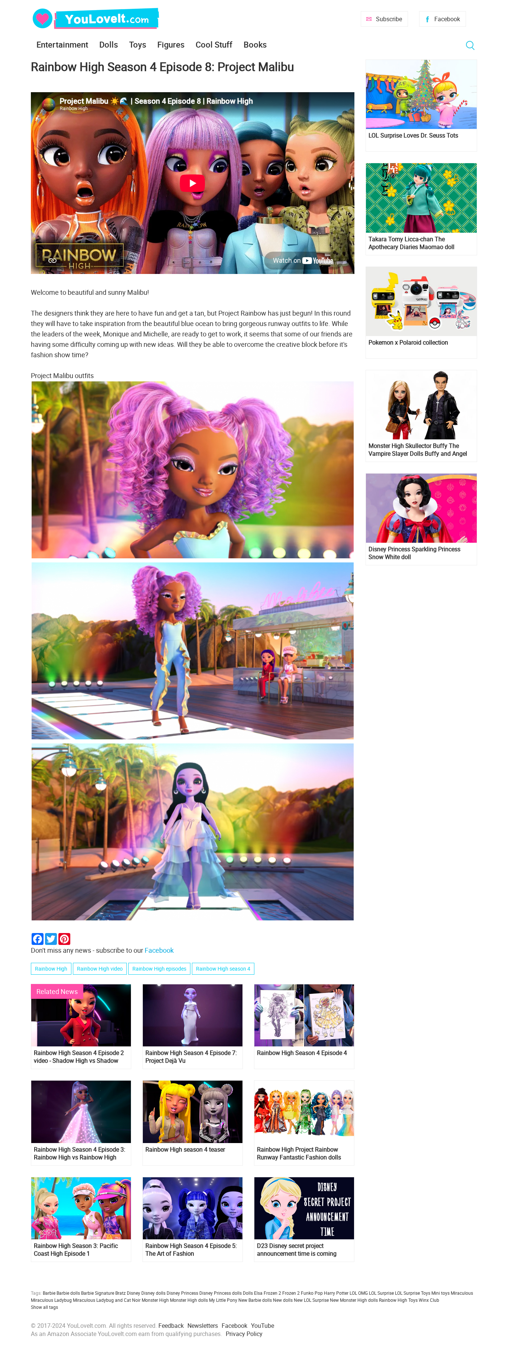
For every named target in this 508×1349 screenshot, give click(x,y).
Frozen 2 (291, 1293)
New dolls (283, 1300)
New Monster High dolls (354, 1300)
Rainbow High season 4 (223, 968)
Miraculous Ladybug (51, 1300)
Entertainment (62, 44)
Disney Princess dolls (220, 1293)
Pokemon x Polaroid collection (408, 342)
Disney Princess (182, 1293)
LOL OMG (359, 1293)
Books (255, 44)
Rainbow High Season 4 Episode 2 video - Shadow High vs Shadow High (79, 1057)
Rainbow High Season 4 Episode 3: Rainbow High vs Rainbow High (79, 1153)
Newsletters (202, 1325)
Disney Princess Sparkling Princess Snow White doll (414, 553)
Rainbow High (51, 968)
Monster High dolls (189, 1300)
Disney (133, 1293)
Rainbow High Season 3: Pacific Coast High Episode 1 (76, 1250)
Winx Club (429, 1300)
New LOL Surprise (311, 1300)
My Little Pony (223, 1300)
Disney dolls (153, 1293)
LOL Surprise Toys (412, 1293)
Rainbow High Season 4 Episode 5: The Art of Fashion (191, 1250)
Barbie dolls (68, 1293)
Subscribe (389, 19)
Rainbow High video (100, 968)
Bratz (120, 1293)
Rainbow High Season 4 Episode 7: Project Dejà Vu (191, 1057)
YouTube (262, 1325)
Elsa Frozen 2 (267, 1293)
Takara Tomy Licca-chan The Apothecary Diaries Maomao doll (411, 243)
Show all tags (44, 1307)
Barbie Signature (97, 1293)
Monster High (155, 1300)
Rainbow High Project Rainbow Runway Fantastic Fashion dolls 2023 (299, 1153)
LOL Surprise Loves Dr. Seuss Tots (413, 135)
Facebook (447, 19)
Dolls (108, 44)
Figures (170, 44)
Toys (137, 44)
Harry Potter (336, 1293)
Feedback (171, 1325)
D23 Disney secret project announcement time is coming (297, 1250)
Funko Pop (312, 1293)
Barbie (49, 1293)
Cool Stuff (214, 44)
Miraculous (462, 1293)
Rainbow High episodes (159, 968)
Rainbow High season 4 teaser (185, 1149)
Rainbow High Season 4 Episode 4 (302, 1053)
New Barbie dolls (255, 1300)
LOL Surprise (381, 1293)
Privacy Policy (244, 1334)
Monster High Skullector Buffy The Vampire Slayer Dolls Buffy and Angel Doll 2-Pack (418, 450)
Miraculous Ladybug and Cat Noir (107, 1300)
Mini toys (440, 1293)
